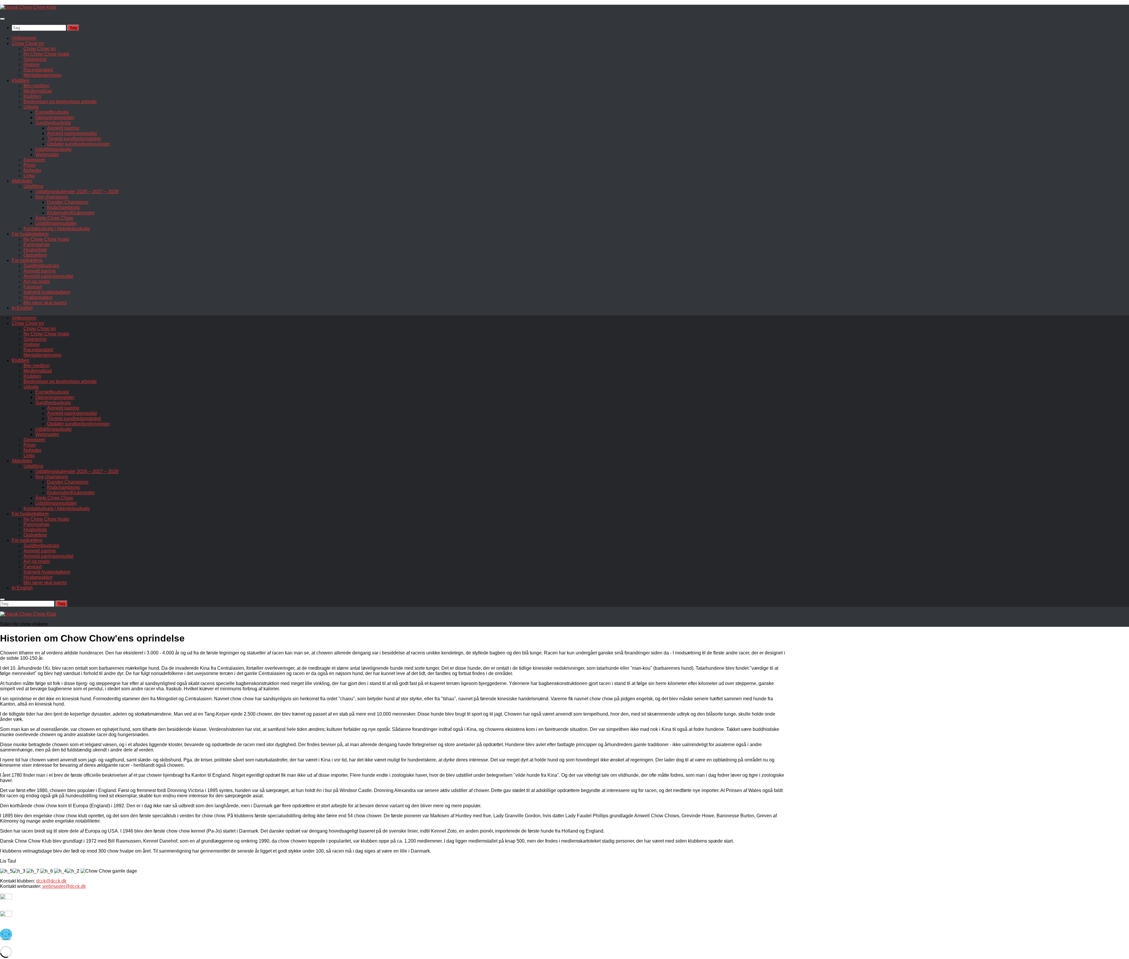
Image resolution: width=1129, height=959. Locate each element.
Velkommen (24, 38)
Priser (30, 165)
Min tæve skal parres (45, 302)
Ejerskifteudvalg (52, 112)
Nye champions (51, 196)
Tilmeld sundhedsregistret (74, 138)
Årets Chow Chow (54, 217)
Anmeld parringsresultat (72, 133)
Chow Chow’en (28, 43)
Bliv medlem (36, 85)
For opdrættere (27, 260)
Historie (32, 64)
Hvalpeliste (35, 249)
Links (29, 175)
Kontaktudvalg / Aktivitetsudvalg (57, 228)
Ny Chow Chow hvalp (46, 53)
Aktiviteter (22, 180)
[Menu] (2, 19)
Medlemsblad (38, 90)
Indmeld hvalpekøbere (47, 292)
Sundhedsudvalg (53, 122)
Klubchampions (63, 207)
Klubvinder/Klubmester (71, 212)
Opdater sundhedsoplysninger (78, 143)
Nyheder (32, 170)
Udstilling (33, 186)
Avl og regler (37, 281)
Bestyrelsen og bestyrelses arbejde (60, 101)
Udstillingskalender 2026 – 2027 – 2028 (76, 191)
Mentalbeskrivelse (42, 75)
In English (22, 307)
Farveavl (33, 286)
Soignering (35, 59)
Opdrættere (35, 255)
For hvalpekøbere (30, 233)
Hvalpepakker (38, 297)
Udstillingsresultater (56, 223)
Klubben (20, 80)
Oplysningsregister (54, 117)
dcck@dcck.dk (51, 880)
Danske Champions (67, 202)
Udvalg (31, 106)
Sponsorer (34, 159)
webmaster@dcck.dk (63, 886)
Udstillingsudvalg (53, 149)
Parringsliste (37, 244)
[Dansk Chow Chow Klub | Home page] (28, 7)
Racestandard (38, 69)
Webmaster (47, 154)
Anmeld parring (63, 128)
